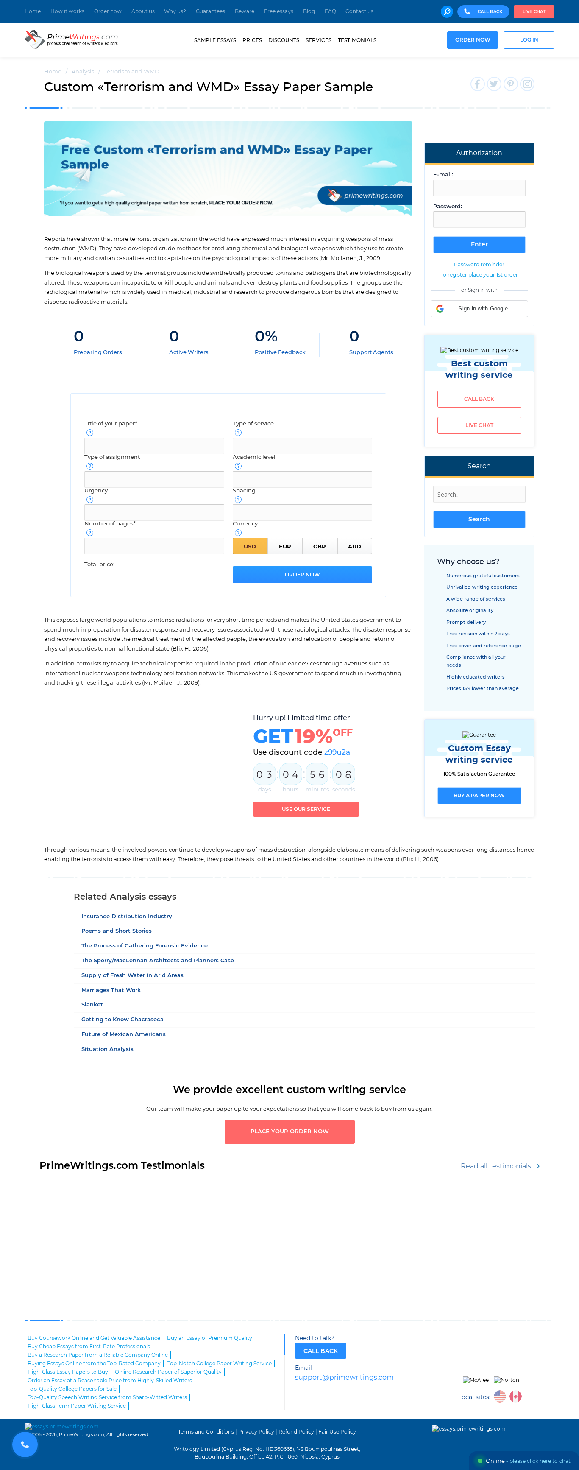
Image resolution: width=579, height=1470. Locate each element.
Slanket (92, 1005)
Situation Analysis (107, 1049)
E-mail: (443, 175)
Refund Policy (296, 1431)
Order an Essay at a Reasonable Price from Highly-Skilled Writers (110, 1380)
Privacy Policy (256, 1431)
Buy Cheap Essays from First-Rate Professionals (89, 1346)
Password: (447, 207)
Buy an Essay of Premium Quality (209, 1338)
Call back (479, 399)
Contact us (359, 11)
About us (143, 11)
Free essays (278, 11)
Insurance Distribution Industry (126, 916)
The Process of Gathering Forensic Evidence (144, 946)
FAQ (330, 11)
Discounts (283, 40)
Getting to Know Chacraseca (122, 1020)
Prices (252, 40)
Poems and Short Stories (116, 931)
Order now (108, 11)
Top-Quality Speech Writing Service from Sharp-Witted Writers (107, 1397)
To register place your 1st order (479, 274)
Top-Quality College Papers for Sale (72, 1389)
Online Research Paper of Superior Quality (168, 1372)
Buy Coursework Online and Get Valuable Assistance (94, 1338)
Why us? (175, 11)
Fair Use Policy (337, 1431)
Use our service (306, 809)
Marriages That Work (111, 990)
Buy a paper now (479, 795)
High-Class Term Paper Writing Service (77, 1406)
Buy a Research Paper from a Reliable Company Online (98, 1355)
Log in (529, 40)
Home (33, 11)
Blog (309, 11)
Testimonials (357, 40)
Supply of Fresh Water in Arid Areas (132, 975)
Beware (244, 11)
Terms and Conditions (206, 1431)
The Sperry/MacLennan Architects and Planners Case (157, 961)
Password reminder (479, 264)
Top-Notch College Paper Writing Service (219, 1363)
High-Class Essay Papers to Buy (68, 1372)
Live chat (534, 12)
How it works (67, 11)
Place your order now (290, 1132)
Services (318, 40)
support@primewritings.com (344, 1378)
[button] (479, 308)
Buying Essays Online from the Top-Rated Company (94, 1363)
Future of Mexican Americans (123, 1034)
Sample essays (215, 40)
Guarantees (210, 11)
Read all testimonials (496, 1166)
